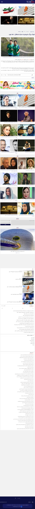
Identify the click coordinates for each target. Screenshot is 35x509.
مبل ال (33, 344)
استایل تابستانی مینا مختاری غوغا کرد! (30, 170)
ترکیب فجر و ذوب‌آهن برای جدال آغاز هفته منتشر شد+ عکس (27, 354)
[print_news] (5, 74)
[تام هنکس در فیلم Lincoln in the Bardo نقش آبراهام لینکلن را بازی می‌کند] (8, 145)
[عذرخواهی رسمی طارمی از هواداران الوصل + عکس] (28, 296)
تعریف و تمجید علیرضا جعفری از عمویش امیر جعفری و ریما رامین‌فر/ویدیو (26, 401)
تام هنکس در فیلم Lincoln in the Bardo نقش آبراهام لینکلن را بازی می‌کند (9, 153)
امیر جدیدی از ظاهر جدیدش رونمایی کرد (29, 152)
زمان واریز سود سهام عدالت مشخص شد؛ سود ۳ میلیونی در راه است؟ (9, 15)
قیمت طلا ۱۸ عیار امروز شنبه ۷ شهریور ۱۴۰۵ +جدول (26, 25)
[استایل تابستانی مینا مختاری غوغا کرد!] (26, 163)
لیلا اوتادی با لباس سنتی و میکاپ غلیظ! (29, 199)
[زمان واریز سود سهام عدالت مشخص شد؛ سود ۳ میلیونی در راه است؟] (9, 10)
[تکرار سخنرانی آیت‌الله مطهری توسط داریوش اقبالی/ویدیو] (8, 116)
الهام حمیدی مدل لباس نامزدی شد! (29, 326)
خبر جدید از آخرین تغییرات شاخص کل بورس (29, 379)
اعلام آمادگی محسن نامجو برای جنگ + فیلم (9, 25)
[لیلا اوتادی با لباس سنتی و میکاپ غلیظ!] (26, 193)
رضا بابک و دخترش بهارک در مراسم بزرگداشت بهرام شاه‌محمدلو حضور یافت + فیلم (23, 310)
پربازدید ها (31, 305)
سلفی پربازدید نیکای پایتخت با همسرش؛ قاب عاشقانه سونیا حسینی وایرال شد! (26, 216)
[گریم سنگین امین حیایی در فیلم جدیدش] (8, 179)
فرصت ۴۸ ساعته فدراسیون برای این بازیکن (29, 360)
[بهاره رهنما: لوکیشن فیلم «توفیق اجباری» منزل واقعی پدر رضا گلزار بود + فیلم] (8, 130)
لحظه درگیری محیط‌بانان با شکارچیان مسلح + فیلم (28, 364)
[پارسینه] (30, 2)
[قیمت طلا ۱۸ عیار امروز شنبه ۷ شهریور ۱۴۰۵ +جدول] (26, 20)
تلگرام (30, 502)
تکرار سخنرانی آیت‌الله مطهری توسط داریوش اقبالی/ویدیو (10, 122)
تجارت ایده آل (32, 342)
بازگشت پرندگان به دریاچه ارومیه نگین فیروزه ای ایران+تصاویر (27, 382)
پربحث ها (2, 305)
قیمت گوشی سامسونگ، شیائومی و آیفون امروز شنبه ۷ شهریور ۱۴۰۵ (26, 412)
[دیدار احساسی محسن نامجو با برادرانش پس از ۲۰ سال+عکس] (26, 116)
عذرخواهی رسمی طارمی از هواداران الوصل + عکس (16, 294)
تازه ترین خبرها (32, 343)
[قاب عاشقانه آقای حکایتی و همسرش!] (26, 179)
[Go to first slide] (33, 237)
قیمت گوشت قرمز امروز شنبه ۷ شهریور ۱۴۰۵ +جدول (28, 402)
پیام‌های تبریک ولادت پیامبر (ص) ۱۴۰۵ (29, 404)
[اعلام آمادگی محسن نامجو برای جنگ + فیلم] (9, 20)
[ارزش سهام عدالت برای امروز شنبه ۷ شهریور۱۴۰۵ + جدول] (28, 274)
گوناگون (33, 4)
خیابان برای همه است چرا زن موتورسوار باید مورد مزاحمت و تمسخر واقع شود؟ (25, 375)
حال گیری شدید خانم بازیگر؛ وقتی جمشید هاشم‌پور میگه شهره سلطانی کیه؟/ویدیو (25, 424)
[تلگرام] (2, 74)
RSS (15, 498)
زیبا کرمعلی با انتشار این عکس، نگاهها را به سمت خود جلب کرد (26, 318)
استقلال (23, 59)
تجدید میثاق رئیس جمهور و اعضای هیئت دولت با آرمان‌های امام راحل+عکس (17, 251)
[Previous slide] (1, 237)
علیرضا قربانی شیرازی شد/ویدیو (30, 397)
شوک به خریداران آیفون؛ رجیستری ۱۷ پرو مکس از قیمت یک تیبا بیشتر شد (26, 420)
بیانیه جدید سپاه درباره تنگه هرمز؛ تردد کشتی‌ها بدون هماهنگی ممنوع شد (26, 416)
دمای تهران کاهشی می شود (31, 380)
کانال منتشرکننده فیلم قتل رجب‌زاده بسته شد (29, 386)
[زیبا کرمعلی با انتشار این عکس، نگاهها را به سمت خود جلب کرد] (26, 130)
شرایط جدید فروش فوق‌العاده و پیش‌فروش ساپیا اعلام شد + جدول (26, 15)
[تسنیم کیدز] (17, 85)
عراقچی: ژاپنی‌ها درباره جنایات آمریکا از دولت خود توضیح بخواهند (27, 357)
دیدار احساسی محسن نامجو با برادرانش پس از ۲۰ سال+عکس (27, 122)
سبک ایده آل (32, 339)
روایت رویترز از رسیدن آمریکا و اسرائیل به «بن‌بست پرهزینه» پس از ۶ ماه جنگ (25, 406)
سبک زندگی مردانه (32, 340)
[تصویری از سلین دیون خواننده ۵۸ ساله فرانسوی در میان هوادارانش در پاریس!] (8, 100)
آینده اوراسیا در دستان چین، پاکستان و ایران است (28, 372)
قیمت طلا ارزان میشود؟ (31, 394)
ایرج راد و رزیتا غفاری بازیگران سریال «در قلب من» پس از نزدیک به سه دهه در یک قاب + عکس (9, 171)
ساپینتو (29, 59)
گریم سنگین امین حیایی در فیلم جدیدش (12, 185)
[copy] (32, 75)
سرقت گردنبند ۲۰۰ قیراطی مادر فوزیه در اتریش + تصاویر (28, 383)
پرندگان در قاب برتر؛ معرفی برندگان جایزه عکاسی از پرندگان (27, 395)
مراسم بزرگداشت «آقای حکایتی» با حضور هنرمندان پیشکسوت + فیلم (25, 312)
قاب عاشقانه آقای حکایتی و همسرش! (30, 185)
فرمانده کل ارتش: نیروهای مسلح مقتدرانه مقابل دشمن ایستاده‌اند (26, 398)
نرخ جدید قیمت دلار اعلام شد (18, 279)
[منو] (2, 2)
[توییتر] (1, 74)
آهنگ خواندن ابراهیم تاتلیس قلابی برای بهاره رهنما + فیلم (26, 329)
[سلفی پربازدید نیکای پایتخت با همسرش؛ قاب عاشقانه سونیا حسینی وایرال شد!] (26, 208)
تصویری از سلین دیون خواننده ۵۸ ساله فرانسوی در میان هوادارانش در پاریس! (9, 108)
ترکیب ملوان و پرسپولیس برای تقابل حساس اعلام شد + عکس (27, 356)
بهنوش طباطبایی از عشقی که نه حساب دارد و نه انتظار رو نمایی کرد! (25, 327)
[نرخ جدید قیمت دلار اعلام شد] (28, 281)
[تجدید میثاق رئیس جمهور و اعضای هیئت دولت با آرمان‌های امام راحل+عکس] (17, 239)
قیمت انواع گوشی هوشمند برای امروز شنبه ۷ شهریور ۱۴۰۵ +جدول (14, 301)
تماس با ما (18, 498)
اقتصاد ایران (32, 337)
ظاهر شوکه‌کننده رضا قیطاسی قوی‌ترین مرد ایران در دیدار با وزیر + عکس (25, 321)
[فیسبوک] (4, 74)
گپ (33, 502)
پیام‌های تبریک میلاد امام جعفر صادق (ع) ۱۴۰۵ (28, 405)
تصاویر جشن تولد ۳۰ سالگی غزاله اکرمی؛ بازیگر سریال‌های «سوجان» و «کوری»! (9, 200)
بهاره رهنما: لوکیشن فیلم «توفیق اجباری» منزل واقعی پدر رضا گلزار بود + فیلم (9, 137)
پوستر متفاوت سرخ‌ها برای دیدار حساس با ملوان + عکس (28, 408)
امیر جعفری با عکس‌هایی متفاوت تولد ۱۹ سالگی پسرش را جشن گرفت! (25, 320)
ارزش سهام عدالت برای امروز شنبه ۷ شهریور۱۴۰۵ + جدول (15, 271)
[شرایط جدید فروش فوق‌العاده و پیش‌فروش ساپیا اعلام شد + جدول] (26, 10)
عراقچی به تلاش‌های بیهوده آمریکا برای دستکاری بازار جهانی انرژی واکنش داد (25, 365)
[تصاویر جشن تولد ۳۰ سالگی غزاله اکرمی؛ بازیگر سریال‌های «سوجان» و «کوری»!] (8, 193)
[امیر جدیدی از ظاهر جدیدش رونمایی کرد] (26, 145)
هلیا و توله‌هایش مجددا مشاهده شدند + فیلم (29, 387)
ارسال (5, 224)
